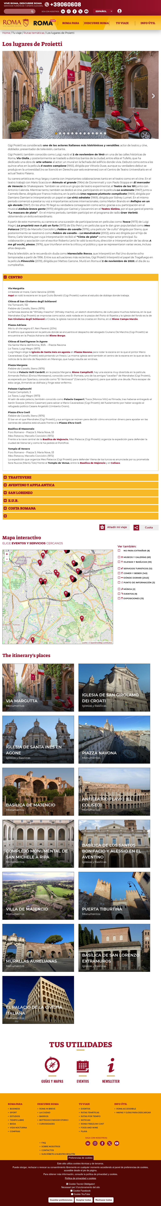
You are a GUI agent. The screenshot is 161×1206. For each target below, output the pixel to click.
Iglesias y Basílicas (94, 705)
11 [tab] (97, 133)
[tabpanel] (80, 95)
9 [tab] (89, 133)
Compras (15, 1131)
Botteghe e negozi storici (53, 1120)
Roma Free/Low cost (92, 1124)
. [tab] (13, 500)
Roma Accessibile (126, 1109)
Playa (84, 1131)
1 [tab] (56, 133)
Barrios (43, 1116)
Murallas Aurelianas (31, 961)
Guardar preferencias (61, 1200)
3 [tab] (64, 133)
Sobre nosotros (51, 1146)
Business (15, 1109)
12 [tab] (101, 133)
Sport (13, 1112)
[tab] (80, 277)
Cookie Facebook (82, 1190)
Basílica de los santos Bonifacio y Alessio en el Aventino (111, 851)
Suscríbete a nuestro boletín (58, 1154)
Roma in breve (47, 1109)
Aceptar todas (83, 1200)
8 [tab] (84, 133)
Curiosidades (47, 1124)
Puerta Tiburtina (102, 909)
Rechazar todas (103, 1200)
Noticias (85, 1120)
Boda (13, 1124)
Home (6, 32)
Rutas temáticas (34, 32)
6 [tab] (76, 133)
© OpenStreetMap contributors (100, 642)
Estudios (15, 1116)
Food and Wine (89, 1127)
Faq (44, 1143)
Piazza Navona (99, 753)
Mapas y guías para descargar (133, 1112)
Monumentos (15, 705)
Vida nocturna (18, 1127)
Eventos (85, 1109)
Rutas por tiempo (90, 1116)
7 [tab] (80, 133)
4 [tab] (68, 133)
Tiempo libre (17, 1120)
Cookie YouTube (82, 1194)
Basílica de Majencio (55, 439)
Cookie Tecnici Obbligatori (82, 1183)
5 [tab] (72, 133)
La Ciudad (44, 1112)
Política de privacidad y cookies (80, 1178)
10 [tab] (93, 133)
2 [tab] (60, 133)
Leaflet (84, 642)
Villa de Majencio (27, 909)
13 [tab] (105, 133)
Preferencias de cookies (80, 1157)
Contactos (48, 1150)
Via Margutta (21, 701)
